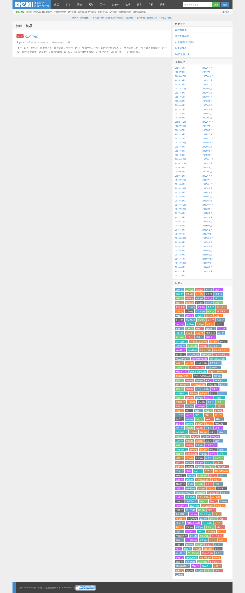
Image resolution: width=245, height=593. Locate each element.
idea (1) (211, 488)
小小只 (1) (190, 531)
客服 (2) (220, 319)
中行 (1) (179, 544)
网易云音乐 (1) (193, 522)
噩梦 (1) (189, 397)
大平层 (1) (220, 505)
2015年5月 (180, 250)
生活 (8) (199, 289)
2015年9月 (180, 242)
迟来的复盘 (181, 48)
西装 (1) (191, 475)
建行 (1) (220, 527)
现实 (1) (215, 389)
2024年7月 (207, 92)
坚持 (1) (193, 449)
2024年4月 (207, 96)
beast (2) (180, 324)
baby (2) (189, 328)
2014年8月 (207, 267)
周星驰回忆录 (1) (217, 358)
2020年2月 (180, 175)
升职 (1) (208, 414)
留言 (139, 4)
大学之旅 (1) (181, 341)
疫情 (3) (191, 306)
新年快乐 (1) (207, 553)
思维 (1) (222, 449)
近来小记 (31, 36)
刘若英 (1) (206, 354)
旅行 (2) (189, 315)
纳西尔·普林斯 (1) (198, 371)
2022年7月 (180, 130)
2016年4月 (207, 225)
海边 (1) (201, 401)
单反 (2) (179, 315)
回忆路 (31, 4)
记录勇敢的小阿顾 (184, 42)
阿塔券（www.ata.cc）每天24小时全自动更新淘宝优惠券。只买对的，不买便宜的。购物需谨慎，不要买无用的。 (122, 17)
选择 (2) (189, 311)
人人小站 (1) (193, 354)
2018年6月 (207, 192)
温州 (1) (209, 484)
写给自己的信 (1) (221, 354)
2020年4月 (180, 171)
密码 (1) (218, 548)
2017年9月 (207, 208)
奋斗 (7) (189, 294)
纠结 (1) (209, 397)
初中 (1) (213, 432)
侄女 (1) (211, 406)
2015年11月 (180, 238)
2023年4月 (180, 113)
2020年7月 (207, 163)
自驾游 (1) (180, 475)
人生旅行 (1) (205, 350)
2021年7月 (207, 146)
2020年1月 (207, 175)
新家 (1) (203, 540)
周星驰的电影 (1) (199, 358)
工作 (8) (189, 289)
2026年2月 (207, 71)
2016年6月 (207, 221)
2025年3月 (207, 80)
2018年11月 (180, 188)
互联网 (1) (180, 401)
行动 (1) (222, 393)
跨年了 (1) (206, 566)
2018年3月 (207, 196)
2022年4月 (180, 134)
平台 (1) (197, 548)
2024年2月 (207, 100)
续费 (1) (179, 561)
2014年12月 (208, 258)
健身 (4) (209, 298)
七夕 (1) (179, 414)
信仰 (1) (198, 410)
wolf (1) (189, 414)
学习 (68, 4)
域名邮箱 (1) (215, 345)
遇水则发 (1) (205, 557)
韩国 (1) (209, 570)
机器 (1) (187, 548)
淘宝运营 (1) (181, 432)
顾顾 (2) (199, 328)
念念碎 (115, 4)
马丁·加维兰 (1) (197, 367)
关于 (162, 4)
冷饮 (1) (189, 406)
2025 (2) (180, 337)
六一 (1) (205, 436)
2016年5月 (180, 225)
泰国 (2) (200, 324)
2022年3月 (207, 134)
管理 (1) (179, 419)
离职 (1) (189, 419)
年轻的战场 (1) (198, 384)
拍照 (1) (218, 484)
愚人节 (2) (190, 319)
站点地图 (48, 587)
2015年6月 (207, 246)
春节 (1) (189, 462)
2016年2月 (207, 229)
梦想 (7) (218, 289)
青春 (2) (211, 306)
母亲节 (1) (212, 384)
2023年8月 (207, 105)
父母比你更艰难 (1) (202, 376)
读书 (128, 4)
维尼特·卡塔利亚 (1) (217, 371)
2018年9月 (207, 188)
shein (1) (208, 548)
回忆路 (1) (180, 345)
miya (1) (179, 531)
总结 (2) (218, 315)
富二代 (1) (180, 354)
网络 (91, 4)
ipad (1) (218, 410)
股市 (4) (218, 298)
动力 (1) (208, 410)
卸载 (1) (179, 479)
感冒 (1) (199, 462)
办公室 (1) (190, 496)
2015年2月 (207, 254)
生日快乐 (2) (222, 311)
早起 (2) (211, 319)
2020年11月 (208, 159)
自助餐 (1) (200, 406)
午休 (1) (209, 419)
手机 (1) (219, 419)
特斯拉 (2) (210, 332)
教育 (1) (213, 341)
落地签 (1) (180, 484)
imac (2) (189, 332)
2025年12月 (180, 76)
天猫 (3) (218, 302)
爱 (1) (190, 484)
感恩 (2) (210, 324)
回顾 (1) (203, 345)
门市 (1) (179, 509)
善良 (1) (213, 501)
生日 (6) (199, 294)
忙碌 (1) (223, 384)
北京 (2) (179, 311)
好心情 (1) (210, 466)
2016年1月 (180, 233)
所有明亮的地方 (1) (184, 492)
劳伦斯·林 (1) (182, 367)
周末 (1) (203, 432)
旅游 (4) (189, 298)
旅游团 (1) (192, 350)
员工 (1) (218, 414)
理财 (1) (189, 427)
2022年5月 (207, 130)
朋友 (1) (217, 376)
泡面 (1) (209, 423)
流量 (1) (211, 401)
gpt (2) (221, 332)
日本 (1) (218, 570)
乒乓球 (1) (192, 518)
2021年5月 (207, 150)
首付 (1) (213, 453)
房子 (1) (222, 453)
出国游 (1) (216, 479)
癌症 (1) (225, 492)
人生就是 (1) (213, 492)
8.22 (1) (208, 471)
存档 (150, 4)
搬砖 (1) (213, 518)
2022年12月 (180, 121)
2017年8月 (180, 213)
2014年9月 (180, 267)
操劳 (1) (179, 389)
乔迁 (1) (193, 535)
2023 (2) (222, 328)
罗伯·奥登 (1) (182, 371)
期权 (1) (179, 570)
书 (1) (188, 471)
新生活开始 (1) (221, 471)
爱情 (79, 4)
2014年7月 (180, 271)
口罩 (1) (218, 544)
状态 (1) (209, 458)
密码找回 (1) (207, 505)
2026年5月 (180, 67)
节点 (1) (199, 570)
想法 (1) (201, 488)
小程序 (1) (221, 488)
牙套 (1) (189, 527)
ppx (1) (217, 557)
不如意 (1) (219, 397)
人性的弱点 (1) (202, 479)
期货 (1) (189, 570)
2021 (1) (221, 531)
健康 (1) (189, 479)
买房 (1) (189, 466)
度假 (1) (203, 501)
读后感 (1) (200, 492)
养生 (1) (179, 427)
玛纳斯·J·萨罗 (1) (183, 376)
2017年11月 (208, 204)
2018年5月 (180, 196)
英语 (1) (198, 414)
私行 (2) (179, 328)
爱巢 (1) (193, 393)
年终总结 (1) (220, 423)
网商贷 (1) (180, 518)
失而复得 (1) (215, 363)
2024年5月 (180, 96)
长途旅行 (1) (220, 380)
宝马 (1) (209, 462)
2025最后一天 (182, 54)
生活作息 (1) (222, 466)
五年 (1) (179, 440)
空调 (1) (179, 471)
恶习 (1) (213, 393)
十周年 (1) (210, 527)
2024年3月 (180, 100)
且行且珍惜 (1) (202, 389)
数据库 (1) (194, 505)
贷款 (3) (201, 306)
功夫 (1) (189, 363)
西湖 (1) (209, 427)
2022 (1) (211, 531)
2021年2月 (207, 154)
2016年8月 (207, 217)
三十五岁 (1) (193, 553)
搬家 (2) (201, 319)
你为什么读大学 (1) (198, 341)
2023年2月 (180, 117)
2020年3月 (207, 171)
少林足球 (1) (201, 363)
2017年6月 (180, 217)
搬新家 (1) (204, 535)
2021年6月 (180, 150)
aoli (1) (201, 531)
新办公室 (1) (203, 496)
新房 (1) (179, 527)
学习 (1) (193, 432)
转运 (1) (179, 540)
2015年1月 (180, 258)
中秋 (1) (222, 540)
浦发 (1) (201, 509)
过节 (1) (213, 540)
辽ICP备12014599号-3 (63, 587)
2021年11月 (180, 142)
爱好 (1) (179, 380)
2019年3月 (180, 184)
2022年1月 (180, 138)
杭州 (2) (190, 324)
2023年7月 (180, 109)
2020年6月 (180, 167)
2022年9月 (207, 125)
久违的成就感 (182, 35)
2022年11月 (208, 121)
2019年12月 (180, 179)
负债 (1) (219, 553)
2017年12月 (180, 204)
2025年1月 (207, 84)
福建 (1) (199, 427)
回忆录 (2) (221, 306)
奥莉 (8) (209, 289)
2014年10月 (208, 262)
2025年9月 (180, 80)
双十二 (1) (190, 509)
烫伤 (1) (189, 458)
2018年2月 (180, 200)
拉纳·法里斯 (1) (213, 367)
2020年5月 (207, 167)
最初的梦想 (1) (182, 436)
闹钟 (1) (199, 397)
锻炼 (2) (211, 311)
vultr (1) (179, 574)
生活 (56, 4)
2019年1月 (207, 184)
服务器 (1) (190, 488)
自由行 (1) (180, 350)
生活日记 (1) (181, 393)
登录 (227, 11)
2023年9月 (180, 105)
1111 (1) (199, 419)
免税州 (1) (202, 561)
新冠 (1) (199, 527)
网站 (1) (195, 436)
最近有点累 (181, 29)
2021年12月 (208, 138)
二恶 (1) (190, 337)
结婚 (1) (179, 466)
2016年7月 (180, 221)
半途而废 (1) (181, 449)
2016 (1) (219, 458)
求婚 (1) (179, 458)
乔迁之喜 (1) (217, 535)
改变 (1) (203, 393)
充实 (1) (199, 445)
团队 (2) (209, 315)
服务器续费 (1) (182, 566)
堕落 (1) (199, 337)
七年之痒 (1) (181, 505)
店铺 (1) (220, 401)
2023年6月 (207, 109)
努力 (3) (189, 302)
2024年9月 (207, 88)
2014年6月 (207, 271)
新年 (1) (179, 462)
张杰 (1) (189, 380)
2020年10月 (180, 163)
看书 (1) (189, 544)
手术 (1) (179, 496)
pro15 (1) (216, 496)
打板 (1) (223, 501)
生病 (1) (199, 466)
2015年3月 (180, 254)
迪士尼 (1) (180, 553)
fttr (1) (178, 548)
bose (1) (180, 501)
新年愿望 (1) (181, 514)
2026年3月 (180, 71)
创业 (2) (179, 319)
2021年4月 (180, 154)
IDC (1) (189, 410)
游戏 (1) (222, 475)
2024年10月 (180, 88)
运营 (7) (179, 294)
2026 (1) (196, 566)
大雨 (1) (220, 406)
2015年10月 (208, 238)
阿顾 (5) (179, 298)
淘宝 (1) (179, 410)
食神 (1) (179, 363)
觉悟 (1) (199, 458)
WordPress (29, 587)
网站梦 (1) (210, 337)
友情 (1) (218, 440)
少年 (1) (193, 514)
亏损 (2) (179, 332)
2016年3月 (180, 229)
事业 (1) (199, 423)
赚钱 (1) (213, 449)
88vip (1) (180, 522)
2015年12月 (208, 233)
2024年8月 (180, 92)
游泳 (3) (199, 302)
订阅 (225, 4)
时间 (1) (199, 440)
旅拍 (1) (199, 484)
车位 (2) (219, 324)
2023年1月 (207, 117)
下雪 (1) (179, 488)
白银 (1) (217, 566)
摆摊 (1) (179, 406)
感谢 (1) (189, 423)
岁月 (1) (179, 445)
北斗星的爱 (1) (182, 384)
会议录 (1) (192, 345)
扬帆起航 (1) (191, 557)
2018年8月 (180, 192)
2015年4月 (207, 250)
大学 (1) (209, 380)
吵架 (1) (203, 453)
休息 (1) (179, 557)
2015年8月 (207, 242)
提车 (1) (218, 462)
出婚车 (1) (202, 475)
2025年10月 (208, 76)
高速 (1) (218, 427)
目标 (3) (209, 302)
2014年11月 (180, 262)
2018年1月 (207, 200)
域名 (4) (199, 298)
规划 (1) (189, 440)
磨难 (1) (199, 380)
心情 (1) (179, 397)
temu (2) (200, 332)
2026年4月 (207, 67)
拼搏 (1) (189, 445)
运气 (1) (218, 522)
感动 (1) (209, 440)
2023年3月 (207, 113)
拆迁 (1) (222, 518)
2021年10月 (208, 142)
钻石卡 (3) (180, 306)
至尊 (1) (203, 518)
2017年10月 (180, 208)
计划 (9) (179, 289)
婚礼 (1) (213, 475)
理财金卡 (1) (205, 514)
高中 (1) (222, 432)
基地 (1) (209, 544)
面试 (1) (203, 449)
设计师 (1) (207, 522)
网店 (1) (199, 544)
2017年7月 (207, 213)
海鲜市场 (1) (215, 561)
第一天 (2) (200, 311)
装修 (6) (218, 294)
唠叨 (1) (189, 389)
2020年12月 (180, 159)
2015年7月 (180, 246)
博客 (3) (179, 302)
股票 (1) (217, 514)
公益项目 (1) (191, 453)
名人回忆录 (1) (182, 358)
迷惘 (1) (223, 341)
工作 (102, 4)
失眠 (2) (199, 315)
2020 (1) (211, 509)
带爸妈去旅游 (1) (221, 350)
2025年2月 (180, 84)
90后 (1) (215, 436)
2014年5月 (180, 275)
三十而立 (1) (211, 445)
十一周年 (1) (191, 540)
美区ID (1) (190, 561)
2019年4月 (207, 179)
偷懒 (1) (179, 453)
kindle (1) (198, 471)
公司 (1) (179, 423)
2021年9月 (180, 146)
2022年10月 (180, 125)
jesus (21, 42)
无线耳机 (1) (191, 501)
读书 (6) (209, 294)
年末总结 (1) (181, 535)
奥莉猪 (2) (210, 328)
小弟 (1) (191, 401)
